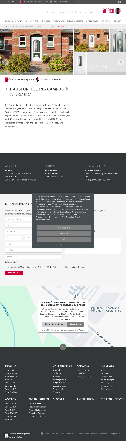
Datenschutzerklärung (62, 267)
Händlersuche (43, 1)
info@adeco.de (57, 177)
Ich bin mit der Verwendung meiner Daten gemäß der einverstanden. (46, 267)
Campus (61, 26)
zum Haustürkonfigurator (22, 79)
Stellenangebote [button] (75, 21)
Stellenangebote (112, 399)
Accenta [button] (19, 21)
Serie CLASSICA (50, 26)
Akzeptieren (75, 324)
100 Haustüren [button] (32, 21)
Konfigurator (30, 1)
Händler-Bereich (12, 1)
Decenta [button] (9, 21)
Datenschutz (10, 262)
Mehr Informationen (54, 324)
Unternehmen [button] (92, 21)
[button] (3, 52)
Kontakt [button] (117, 21)
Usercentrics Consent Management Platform (68, 330)
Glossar (54, 1)
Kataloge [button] (46, 21)
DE (70, 1)
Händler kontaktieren (51, 79)
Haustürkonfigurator (68, 433)
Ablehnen (63, 233)
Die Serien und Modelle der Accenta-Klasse (27, 26)
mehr (63, 239)
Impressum (115, 433)
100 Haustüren (39, 399)
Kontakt (63, 1)
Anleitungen (59, 21)
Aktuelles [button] (105, 21)
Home (7, 26)
